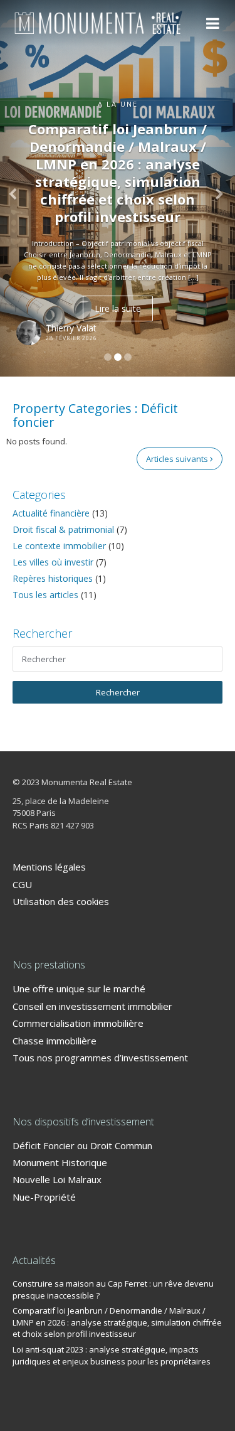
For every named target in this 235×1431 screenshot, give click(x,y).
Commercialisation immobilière (78, 1023)
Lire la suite (118, 308)
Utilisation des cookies (61, 901)
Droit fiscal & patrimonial (63, 529)
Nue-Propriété (44, 1197)
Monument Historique (60, 1162)
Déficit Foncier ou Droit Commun (82, 1145)
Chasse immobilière (55, 1040)
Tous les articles (45, 595)
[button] (17, 188)
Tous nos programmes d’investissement (100, 1057)
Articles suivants (178, 458)
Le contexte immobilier (59, 546)
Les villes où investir (53, 562)
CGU (22, 884)
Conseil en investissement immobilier (92, 1006)
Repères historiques (53, 578)
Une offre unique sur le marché (79, 988)
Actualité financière (51, 513)
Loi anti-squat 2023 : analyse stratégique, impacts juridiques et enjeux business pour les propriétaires (112, 1355)
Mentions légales (49, 866)
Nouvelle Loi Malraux (57, 1179)
